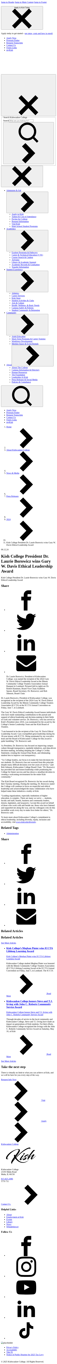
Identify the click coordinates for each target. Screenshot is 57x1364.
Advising (15, 260)
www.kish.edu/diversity (26, 822)
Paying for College (19, 219)
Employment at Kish (15, 1217)
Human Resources (19, 372)
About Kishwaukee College (18, 450)
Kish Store (16, 298)
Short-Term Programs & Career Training (28, 339)
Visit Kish (16, 224)
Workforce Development (22, 341)
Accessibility (11, 1350)
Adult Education (18, 336)
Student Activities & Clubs (23, 300)
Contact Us (11, 45)
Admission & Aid (13, 190)
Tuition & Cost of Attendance (24, 216)
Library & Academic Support (24, 262)
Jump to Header (7, 2)
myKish (9, 50)
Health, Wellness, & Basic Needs (25, 305)
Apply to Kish (18, 214)
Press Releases (12, 496)
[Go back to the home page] (21, 73)
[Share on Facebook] (26, 610)
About (9, 365)
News (8, 1224)
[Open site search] (22, 396)
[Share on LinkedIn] (26, 651)
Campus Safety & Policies (23, 308)
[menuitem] (31, 38)
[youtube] (26, 1297)
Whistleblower (12, 1227)
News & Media (12, 473)
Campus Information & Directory (26, 370)
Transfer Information (20, 267)
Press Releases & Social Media (25, 379)
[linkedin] (26, 1317)
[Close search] (22, 176)
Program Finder (12, 40)
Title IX (9, 1352)
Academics (11, 229)
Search (6, 120)
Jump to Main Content (24, 2)
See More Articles (8, 943)
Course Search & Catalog (22, 257)
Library (9, 1222)
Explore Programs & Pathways (25, 252)
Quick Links (11, 48)
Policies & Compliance (21, 382)
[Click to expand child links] (27, 202)
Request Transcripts (14, 43)
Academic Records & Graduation (26, 264)
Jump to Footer (40, 2)
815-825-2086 (7, 1179)
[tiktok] (26, 1338)
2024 (8, 519)
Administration (12, 833)
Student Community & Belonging (26, 310)
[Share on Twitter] (26, 630)
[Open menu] (28, 95)
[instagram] (26, 1276)
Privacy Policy (12, 1347)
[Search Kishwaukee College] (28, 143)
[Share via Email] (26, 672)
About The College (20, 367)
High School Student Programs (25, 226)
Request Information (20, 221)
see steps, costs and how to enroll (38, 33)
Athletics (15, 293)
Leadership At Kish (20, 377)
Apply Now (11, 38)
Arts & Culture (18, 303)
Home (9, 427)
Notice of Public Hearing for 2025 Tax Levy (25, 1355)
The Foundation (18, 375)
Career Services (18, 296)
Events (9, 1219)
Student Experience (14, 269)
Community (11, 313)
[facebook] (26, 1255)
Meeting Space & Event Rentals (25, 344)
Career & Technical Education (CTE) (27, 255)
